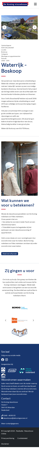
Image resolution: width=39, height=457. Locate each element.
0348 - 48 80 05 (9, 415)
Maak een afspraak (10, 254)
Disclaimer (5, 444)
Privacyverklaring (7, 438)
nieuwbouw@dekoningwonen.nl (15, 418)
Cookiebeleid (22, 438)
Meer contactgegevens (10, 423)
